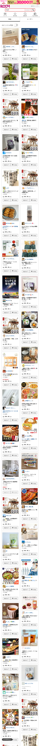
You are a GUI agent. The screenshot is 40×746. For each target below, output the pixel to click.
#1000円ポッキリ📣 (8, 226)
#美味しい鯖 (25, 49)
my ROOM (35, 14)
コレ (7, 58)
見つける (15, 14)
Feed (5, 14)
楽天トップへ (35, 6)
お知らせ (25, 14)
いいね (15, 58)
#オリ (5, 228)
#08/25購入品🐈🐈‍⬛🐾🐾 (28, 580)
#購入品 (24, 120)
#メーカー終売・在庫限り (28, 439)
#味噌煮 (31, 49)
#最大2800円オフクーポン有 (10, 411)
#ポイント (5, 412)
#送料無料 (5, 624)
